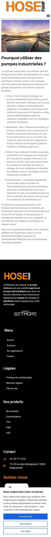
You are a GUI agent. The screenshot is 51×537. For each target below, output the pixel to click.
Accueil (10, 340)
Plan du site (11, 388)
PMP (8, 427)
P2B (8, 433)
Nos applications (15, 351)
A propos (11, 345)
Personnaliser (25, 524)
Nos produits (12, 411)
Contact (10, 356)
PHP (8, 422)
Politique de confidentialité (19, 377)
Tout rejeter (25, 531)
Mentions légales (14, 383)
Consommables (13, 416)
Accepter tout (25, 516)
